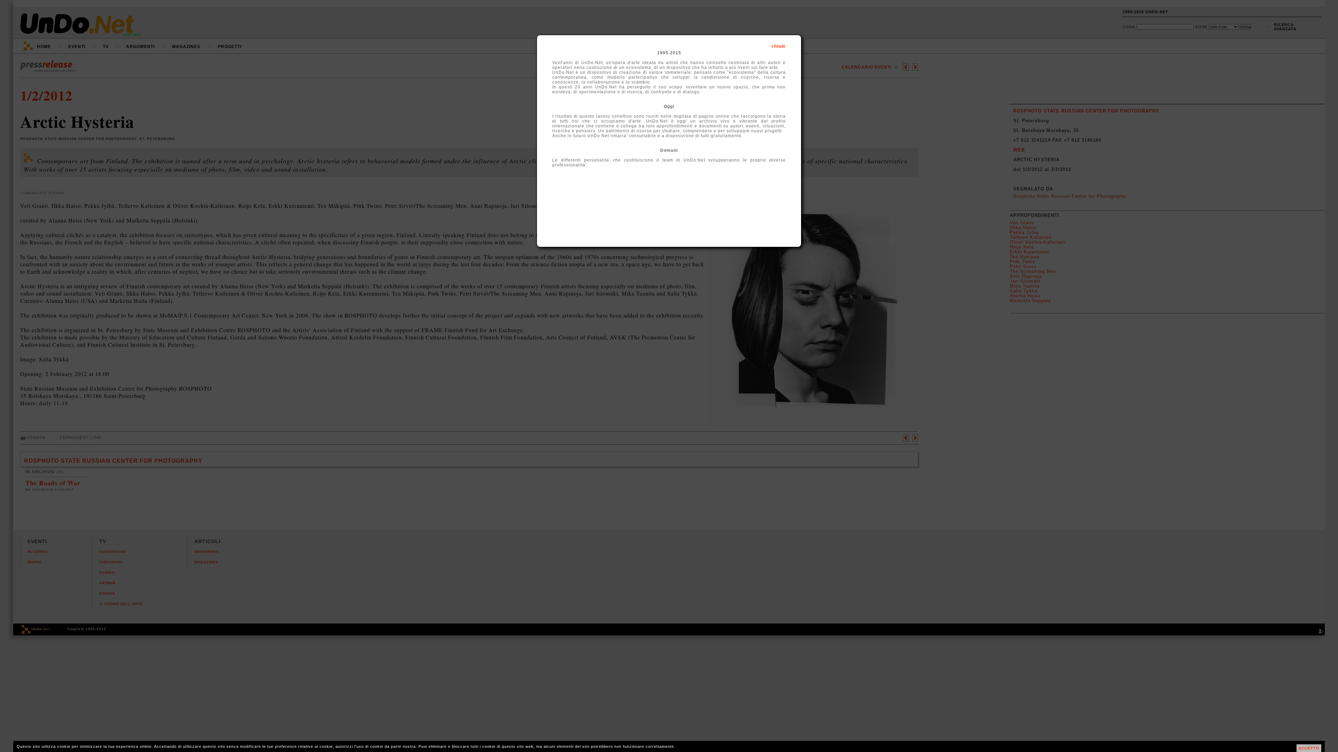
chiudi (778, 46)
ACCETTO (1309, 748)
